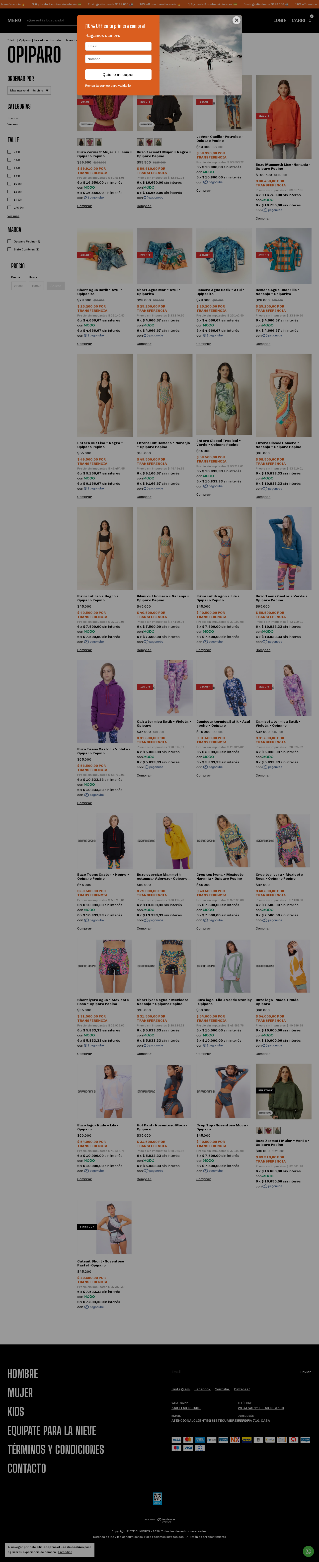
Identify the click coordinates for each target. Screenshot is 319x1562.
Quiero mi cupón (118, 74)
